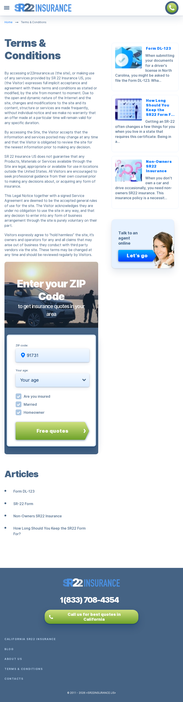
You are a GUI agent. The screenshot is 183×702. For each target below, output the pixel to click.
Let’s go (137, 255)
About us (13, 659)
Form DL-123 (24, 491)
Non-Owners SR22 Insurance (37, 516)
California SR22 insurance (30, 639)
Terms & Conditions (23, 669)
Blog (9, 649)
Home (8, 22)
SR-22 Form (23, 504)
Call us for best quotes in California (94, 617)
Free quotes (53, 431)
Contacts (13, 678)
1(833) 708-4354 (89, 600)
